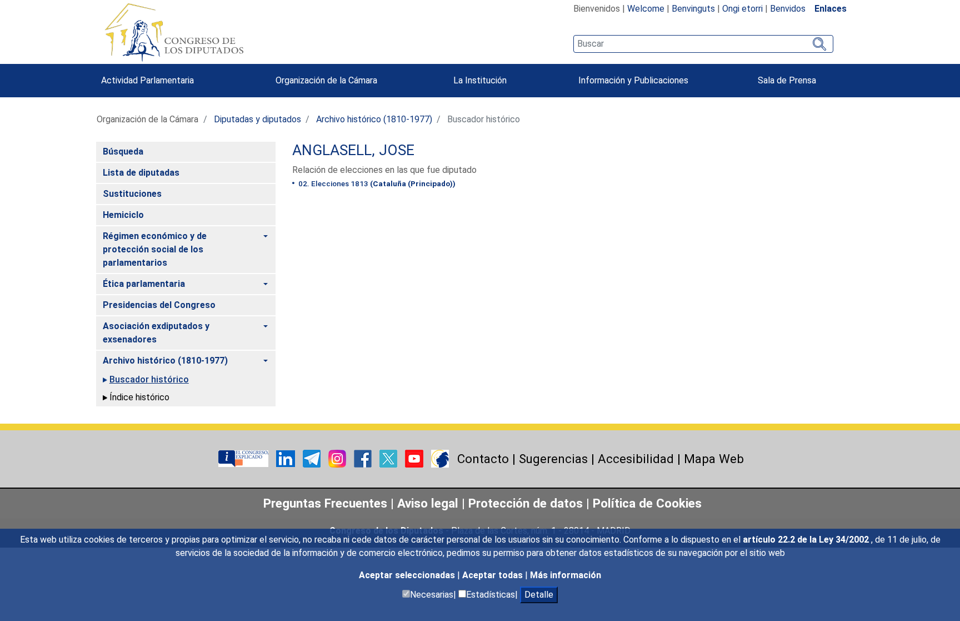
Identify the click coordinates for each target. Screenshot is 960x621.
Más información (565, 575)
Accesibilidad (636, 458)
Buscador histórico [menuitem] (149, 379)
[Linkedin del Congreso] (286, 458)
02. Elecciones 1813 (376, 183)
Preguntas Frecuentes (325, 503)
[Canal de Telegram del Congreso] (313, 458)
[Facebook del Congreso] (364, 458)
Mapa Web (714, 458)
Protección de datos (525, 503)
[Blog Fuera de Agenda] (440, 458)
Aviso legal (429, 503)
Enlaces (830, 8)
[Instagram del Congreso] (338, 458)
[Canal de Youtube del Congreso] (415, 458)
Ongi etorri (742, 8)
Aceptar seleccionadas (408, 575)
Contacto (483, 458)
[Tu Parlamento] (244, 458)
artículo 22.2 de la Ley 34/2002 (807, 539)
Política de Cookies (647, 503)
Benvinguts (693, 8)
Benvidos (788, 8)
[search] (703, 44)
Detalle (538, 594)
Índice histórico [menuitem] (139, 397)
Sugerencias (553, 458)
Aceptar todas (493, 575)
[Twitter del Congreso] (389, 458)
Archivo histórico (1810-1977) (374, 119)
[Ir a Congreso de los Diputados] (173, 32)
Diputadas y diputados (257, 119)
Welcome (645, 8)
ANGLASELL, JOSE (353, 150)
